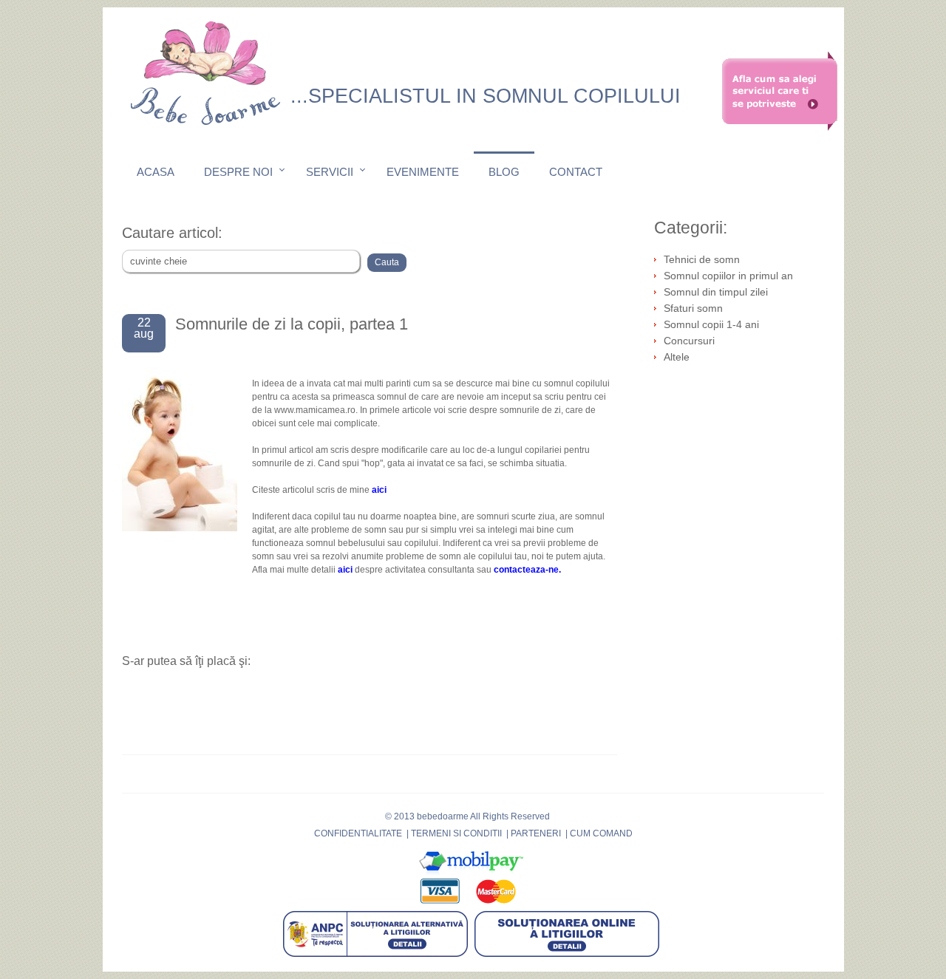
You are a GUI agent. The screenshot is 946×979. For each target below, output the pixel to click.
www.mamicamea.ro (314, 410)
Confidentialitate (358, 833)
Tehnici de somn (702, 259)
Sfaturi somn (693, 308)
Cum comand (601, 833)
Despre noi (238, 172)
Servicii (329, 172)
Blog (504, 172)
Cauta (387, 262)
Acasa (155, 172)
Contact (575, 172)
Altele (677, 357)
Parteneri (536, 833)
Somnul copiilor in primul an (728, 276)
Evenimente (423, 172)
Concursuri (689, 341)
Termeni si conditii (456, 833)
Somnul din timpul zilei (716, 292)
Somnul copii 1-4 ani (711, 324)
